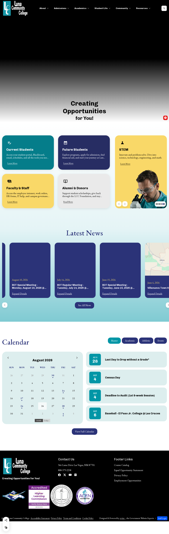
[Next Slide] (125, 204)
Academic (130, 340)
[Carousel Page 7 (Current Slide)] (163, 204)
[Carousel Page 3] (156, 204)
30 (52, 375)
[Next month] (77, 358)
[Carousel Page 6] (161, 204)
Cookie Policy (87, 518)
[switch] (165, 118)
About (42, 8)
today (46, 420)
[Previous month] (8, 358)
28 (63, 405)
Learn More (12, 163)
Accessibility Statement (40, 518)
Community (122, 8)
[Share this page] (6, 520)
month (38, 420)
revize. (122, 518)
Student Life (101, 8)
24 (21, 405)
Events (161, 340)
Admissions (60, 8)
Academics (80, 8)
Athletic (146, 340)
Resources (142, 8)
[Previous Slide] (119, 204)
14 (63, 390)
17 (21, 398)
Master (114, 340)
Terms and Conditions (72, 518)
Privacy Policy (56, 518)
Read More (68, 201)
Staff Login (162, 518)
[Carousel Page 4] (157, 204)
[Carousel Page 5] (159, 204)
